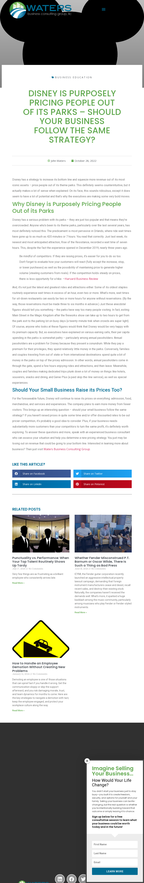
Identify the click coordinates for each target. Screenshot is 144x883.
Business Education (73, 77)
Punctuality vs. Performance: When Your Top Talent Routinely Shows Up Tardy (40, 562)
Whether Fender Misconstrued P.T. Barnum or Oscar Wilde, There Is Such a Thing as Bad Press (102, 562)
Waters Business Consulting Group (67, 449)
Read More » (18, 583)
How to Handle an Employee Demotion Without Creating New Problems (38, 667)
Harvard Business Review (81, 279)
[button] (103, 9)
